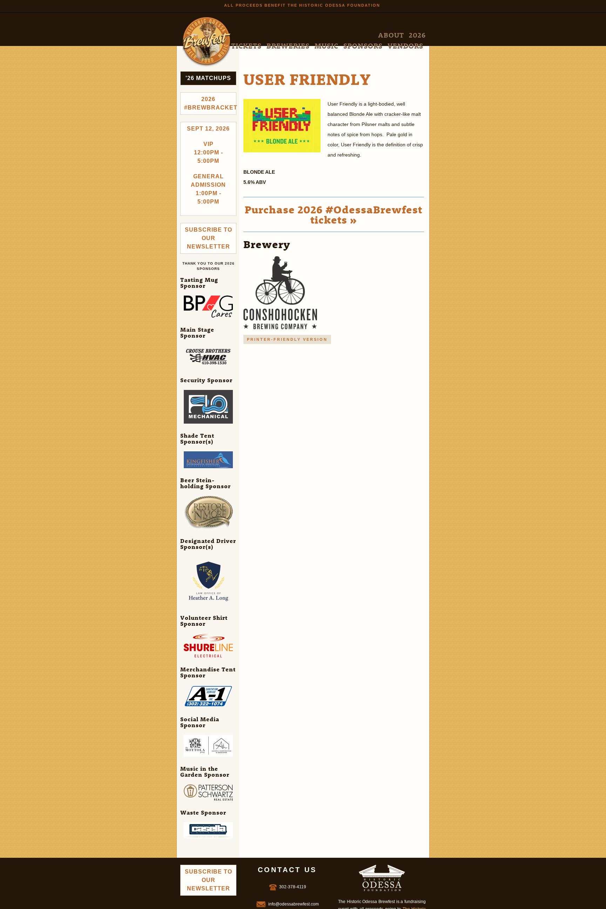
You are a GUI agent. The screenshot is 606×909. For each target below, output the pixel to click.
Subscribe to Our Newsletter (208, 238)
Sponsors (385, 35)
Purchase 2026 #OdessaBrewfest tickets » (333, 214)
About (275, 35)
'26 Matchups (208, 78)
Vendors (412, 35)
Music (361, 35)
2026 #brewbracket (210, 103)
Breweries (335, 35)
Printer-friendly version (287, 339)
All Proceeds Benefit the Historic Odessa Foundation (302, 5)
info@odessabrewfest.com (293, 904)
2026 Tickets (302, 35)
